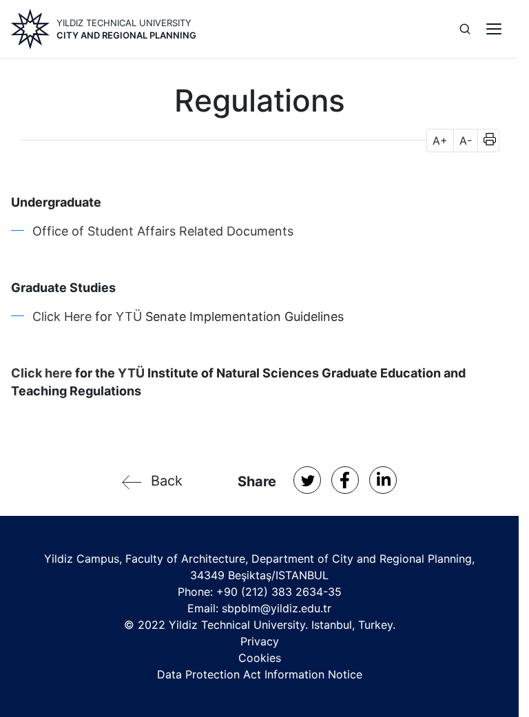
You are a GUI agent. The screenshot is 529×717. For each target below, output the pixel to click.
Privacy (259, 641)
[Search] (465, 29)
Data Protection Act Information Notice (259, 674)
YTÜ (130, 316)
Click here (41, 373)
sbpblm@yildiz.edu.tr (276, 608)
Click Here (62, 316)
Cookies (259, 658)
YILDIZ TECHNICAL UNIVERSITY (123, 22)
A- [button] (465, 140)
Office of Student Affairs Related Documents (162, 231)
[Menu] (494, 29)
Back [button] (167, 480)
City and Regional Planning (126, 35)
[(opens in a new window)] (307, 480)
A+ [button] (440, 140)
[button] (485, 140)
